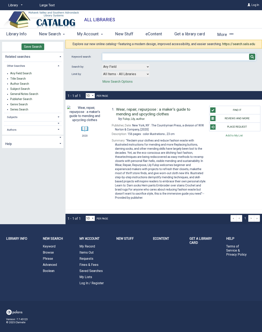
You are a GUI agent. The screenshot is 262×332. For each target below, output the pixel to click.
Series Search (19, 109)
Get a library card (189, 33)
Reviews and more (237, 118)
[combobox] (125, 67)
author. (134, 118)
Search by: (78, 66)
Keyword (49, 246)
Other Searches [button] (16, 65)
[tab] (32, 56)
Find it (237, 109)
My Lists (85, 277)
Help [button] (8, 144)
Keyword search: (82, 56)
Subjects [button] (12, 117)
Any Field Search (21, 73)
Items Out (86, 252)
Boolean (48, 271)
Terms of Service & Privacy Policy (236, 250)
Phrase (48, 259)
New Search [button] (50, 33)
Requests (86, 259)
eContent (154, 33)
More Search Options (117, 82)
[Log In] (248, 5)
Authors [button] (11, 129)
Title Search (18, 78)
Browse (48, 252)
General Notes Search (24, 94)
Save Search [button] (33, 47)
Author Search (19, 83)
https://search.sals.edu (238, 44)
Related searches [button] (17, 57)
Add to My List (234, 135)
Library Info (16, 33)
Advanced (50, 265)
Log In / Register (91, 283)
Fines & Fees (88, 265)
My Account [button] (88, 33)
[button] (33, 123)
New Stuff (124, 33)
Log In (255, 5)
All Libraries (99, 19)
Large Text (47, 5)
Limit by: (77, 74)
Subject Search (20, 88)
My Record (87, 246)
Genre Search (19, 104)
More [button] (222, 34)
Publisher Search (21, 99)
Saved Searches (91, 271)
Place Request (237, 126)
